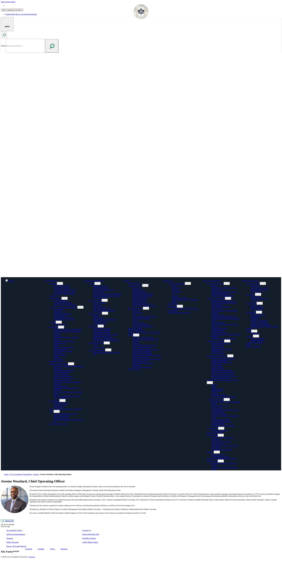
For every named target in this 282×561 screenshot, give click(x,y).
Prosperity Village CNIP (219, 406)
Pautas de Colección (139, 300)
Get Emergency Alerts (179, 298)
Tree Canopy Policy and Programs (223, 397)
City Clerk (57, 335)
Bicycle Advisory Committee (64, 378)
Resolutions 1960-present (62, 314)
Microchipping (255, 297)
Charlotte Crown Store (57, 361)
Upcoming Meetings (61, 301)
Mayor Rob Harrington (62, 286)
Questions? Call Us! (218, 315)
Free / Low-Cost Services (259, 322)
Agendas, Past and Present (63, 303)
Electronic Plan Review (219, 328)
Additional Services (139, 302)
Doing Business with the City (217, 356)
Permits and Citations (257, 315)
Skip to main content (8, 2)
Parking (95, 316)
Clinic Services (251, 303)
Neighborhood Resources (102, 328)
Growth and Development (211, 281)
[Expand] (60, 280)
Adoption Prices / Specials (259, 288)
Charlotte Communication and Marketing (68, 329)
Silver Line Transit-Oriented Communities (221, 458)
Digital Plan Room (217, 330)
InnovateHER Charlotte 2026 (221, 449)
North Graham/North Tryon (220, 343)
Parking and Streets (95, 313)
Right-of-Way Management (141, 367)
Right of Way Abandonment (142, 353)
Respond (175, 296)
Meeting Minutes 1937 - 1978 (64, 320)
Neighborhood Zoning (101, 288)
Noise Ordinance (59, 310)
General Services (59, 343)
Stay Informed (177, 292)
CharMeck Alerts (89, 538)
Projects (135, 321)
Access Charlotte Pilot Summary (222, 438)
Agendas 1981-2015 (61, 316)
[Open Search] (4, 35)
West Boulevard (216, 351)
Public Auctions (216, 364)
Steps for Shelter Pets (253, 346)
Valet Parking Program (140, 361)
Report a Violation (99, 303)
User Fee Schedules (218, 322)
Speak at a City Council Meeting (65, 305)
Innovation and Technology (63, 351)
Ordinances (57, 312)
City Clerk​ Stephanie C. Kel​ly (64, 292)
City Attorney (58, 359)
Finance (56, 345)
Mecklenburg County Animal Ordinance (264, 326)
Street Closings (98, 318)
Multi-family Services (139, 292)
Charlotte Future (212, 428)
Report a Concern (138, 322)
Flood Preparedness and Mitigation (144, 317)
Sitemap (9, 538)
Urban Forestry (216, 309)
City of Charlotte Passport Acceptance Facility (144, 332)
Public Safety (167, 281)
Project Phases (216, 408)
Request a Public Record (136, 330)
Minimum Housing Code (101, 309)
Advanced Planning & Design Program (224, 410)
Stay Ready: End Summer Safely (178, 313)
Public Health (172, 306)
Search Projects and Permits (220, 307)
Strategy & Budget (60, 355)
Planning (214, 385)
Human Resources (60, 349)
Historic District (216, 391)
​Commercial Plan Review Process (223, 301)
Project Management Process (221, 422)
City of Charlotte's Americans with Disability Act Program (66, 415)
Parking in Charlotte (135, 328)
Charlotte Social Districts (62, 376)
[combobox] (12, 10)
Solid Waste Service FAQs (141, 304)
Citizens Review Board (62, 372)
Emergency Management (176, 284)
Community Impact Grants (102, 336)
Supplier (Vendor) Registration (221, 362)
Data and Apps (137, 313)
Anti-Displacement (60, 386)
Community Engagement (101, 332)
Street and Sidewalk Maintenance (104, 320)
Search (3, 46)
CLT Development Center (216, 298)
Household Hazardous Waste (142, 296)
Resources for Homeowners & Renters (106, 296)
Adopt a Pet (254, 286)
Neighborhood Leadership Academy (105, 334)
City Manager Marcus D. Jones (64, 294)
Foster (248, 344)
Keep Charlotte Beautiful (101, 330)
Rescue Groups (255, 292)
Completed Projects (218, 424)
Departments (53, 327)
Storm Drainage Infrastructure (142, 326)
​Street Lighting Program (96, 350)
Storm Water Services (135, 308)
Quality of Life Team (61, 398)
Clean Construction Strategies (221, 370)
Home (6, 474)
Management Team (257, 340)
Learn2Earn (215, 440)
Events (95, 345)
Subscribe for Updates (61, 403)
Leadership (53, 284)
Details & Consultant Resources (222, 374)
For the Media (58, 407)
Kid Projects (254, 333)
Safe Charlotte (172, 311)
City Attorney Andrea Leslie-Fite (65, 290)
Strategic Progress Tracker (58, 424)
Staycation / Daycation (258, 290)
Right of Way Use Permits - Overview (145, 349)
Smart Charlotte (212, 435)
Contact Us (53, 296)
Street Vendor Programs (140, 357)
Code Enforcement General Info (104, 311)
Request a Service (134, 369)
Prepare (174, 286)
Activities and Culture (96, 343)
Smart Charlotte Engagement (221, 442)
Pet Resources (251, 312)
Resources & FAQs (218, 454)
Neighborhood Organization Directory (106, 340)
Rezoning (214, 393)
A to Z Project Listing (218, 414)
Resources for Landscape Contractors (224, 376)
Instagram (64, 549)
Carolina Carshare (99, 323)
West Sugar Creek (217, 345)
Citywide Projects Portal (215, 400)
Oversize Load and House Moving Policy (146, 359)
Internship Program (60, 324)
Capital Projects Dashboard (220, 420)
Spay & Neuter (255, 306)
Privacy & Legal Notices (16, 546)
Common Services (217, 389)
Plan (173, 294)
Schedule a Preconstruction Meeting (223, 317)
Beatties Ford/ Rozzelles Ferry (221, 349)
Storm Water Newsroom (140, 319)
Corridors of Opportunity (215, 341)
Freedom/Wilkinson (218, 353)
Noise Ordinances (99, 307)
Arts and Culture (98, 347)
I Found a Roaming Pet (258, 299)
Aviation (56, 357)
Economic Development (215, 284)
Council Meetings (55, 298)
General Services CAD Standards (223, 372)
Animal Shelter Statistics (254, 342)
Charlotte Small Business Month (222, 296)
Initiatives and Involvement (58, 364)
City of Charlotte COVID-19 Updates (185, 309)
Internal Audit (58, 353)
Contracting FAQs (217, 368)
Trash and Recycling (135, 286)
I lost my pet (254, 301)
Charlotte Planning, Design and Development (222, 380)
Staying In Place (98, 292)
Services (126, 281)
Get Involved (93, 326)
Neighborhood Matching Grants (104, 338)
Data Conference (217, 444)
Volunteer (249, 328)
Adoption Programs (253, 284)
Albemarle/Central (217, 347)
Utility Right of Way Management (144, 345)
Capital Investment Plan (219, 431)
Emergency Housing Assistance (104, 290)
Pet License (254, 319)
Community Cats (256, 310)
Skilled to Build (212, 461)
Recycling (135, 288)
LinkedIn (41, 549)
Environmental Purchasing (220, 378)
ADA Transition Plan (61, 418)
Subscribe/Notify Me (90, 534)
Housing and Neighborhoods (64, 347)
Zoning (213, 387)
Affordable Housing (100, 286)
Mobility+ (210, 452)
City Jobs (52, 322)
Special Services (138, 290)
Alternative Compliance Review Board (67, 396)
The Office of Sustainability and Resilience (68, 366)
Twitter (52, 549)
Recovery (175, 290)
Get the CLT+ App (60, 405)
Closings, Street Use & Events (142, 337)
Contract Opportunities (219, 360)
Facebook (28, 549)
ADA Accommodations (15, 534)
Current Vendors (217, 366)
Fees (133, 315)
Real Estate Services (100, 298)
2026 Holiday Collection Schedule (144, 306)
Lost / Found (250, 294)
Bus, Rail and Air (134, 283)
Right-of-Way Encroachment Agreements (146, 355)
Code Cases (97, 305)
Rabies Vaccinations (257, 308)
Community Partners (257, 338)
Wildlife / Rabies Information (260, 324)
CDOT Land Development (141, 347)
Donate (248, 331)
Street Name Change (100, 321)
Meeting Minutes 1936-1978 (63, 318)
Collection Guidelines (139, 298)
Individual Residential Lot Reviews (223, 338)
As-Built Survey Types (219, 332)
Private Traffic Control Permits (143, 363)
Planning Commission (218, 395)
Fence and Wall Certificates (141, 351)
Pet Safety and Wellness (258, 321)
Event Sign (136, 343)
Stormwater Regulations (140, 324)
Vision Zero (58, 368)
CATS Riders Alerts (90, 542)
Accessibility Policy (14, 530)
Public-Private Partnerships (220, 294)
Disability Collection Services (142, 294)
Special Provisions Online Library (223, 358)
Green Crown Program (62, 380)
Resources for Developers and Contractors (107, 294)
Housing (91, 284)
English (21, 6)
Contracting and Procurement (64, 341)
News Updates (54, 401)
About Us (135, 311)
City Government (51, 281)
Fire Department (173, 304)
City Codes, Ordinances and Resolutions (63, 307)
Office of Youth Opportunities (64, 370)
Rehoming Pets (255, 317)
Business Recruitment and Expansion (224, 292)
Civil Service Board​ (60, 374)
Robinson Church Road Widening (223, 426)
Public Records (12, 542)
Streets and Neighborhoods (93, 281)
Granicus (32, 557)
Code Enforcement (95, 300)
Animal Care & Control (250, 281)
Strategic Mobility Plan (215, 433)
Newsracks (136, 365)
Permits (130, 335)
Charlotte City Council (61, 288)
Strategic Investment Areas (220, 456)
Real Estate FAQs (217, 412)
